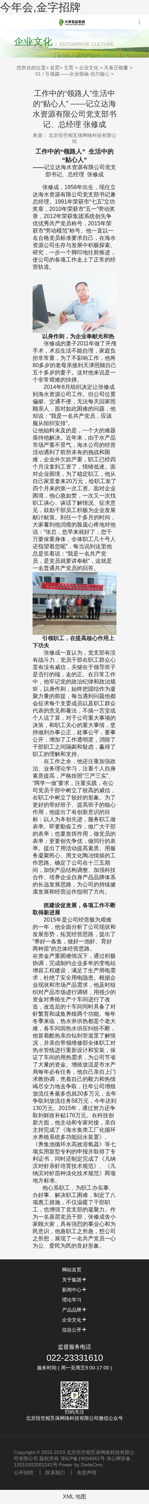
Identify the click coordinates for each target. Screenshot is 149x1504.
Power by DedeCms (81, 1464)
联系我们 (55, 1472)
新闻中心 (71, 1289)
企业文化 (88, 67)
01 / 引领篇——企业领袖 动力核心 (72, 74)
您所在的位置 (31, 67)
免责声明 (86, 1472)
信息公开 (71, 1330)
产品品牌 (71, 1310)
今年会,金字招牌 (40, 7)
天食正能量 (116, 67)
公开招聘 (23, 1472)
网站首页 (71, 1269)
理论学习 (71, 1300)
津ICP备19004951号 (82, 1458)
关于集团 (71, 1279)
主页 (68, 67)
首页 (55, 67)
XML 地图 (74, 1497)
